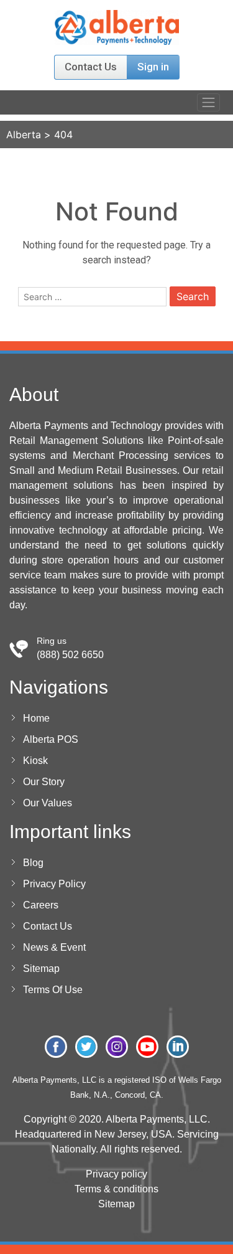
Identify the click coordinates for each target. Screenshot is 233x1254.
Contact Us (91, 66)
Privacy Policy (54, 884)
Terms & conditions (116, 1189)
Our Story (44, 781)
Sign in (153, 66)
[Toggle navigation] (208, 102)
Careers (40, 905)
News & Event (54, 947)
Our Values (47, 803)
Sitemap (41, 968)
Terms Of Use (53, 989)
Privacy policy (116, 1174)
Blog (33, 862)
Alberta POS (50, 739)
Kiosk (35, 760)
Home (36, 718)
